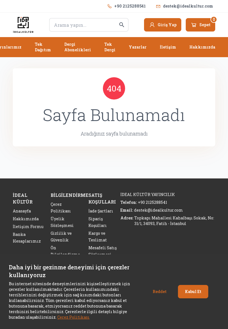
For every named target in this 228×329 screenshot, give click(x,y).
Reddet (160, 291)
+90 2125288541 (130, 6)
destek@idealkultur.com (188, 6)
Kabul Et (193, 291)
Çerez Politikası (73, 317)
